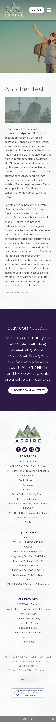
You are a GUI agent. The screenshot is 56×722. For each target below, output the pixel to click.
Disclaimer (40, 670)
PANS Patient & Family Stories (28, 494)
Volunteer (28, 637)
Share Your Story (28, 627)
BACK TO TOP (28, 679)
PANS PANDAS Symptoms (28, 551)
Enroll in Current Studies (28, 632)
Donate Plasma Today (28, 618)
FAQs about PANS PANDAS (28, 575)
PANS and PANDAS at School (28, 570)
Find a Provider (28, 461)
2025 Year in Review (28, 604)
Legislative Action (28, 623)
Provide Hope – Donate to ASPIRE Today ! (28, 609)
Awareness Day (28, 613)
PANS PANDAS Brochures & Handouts (28, 471)
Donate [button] (36, 9)
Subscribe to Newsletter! (28, 390)
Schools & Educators (28, 475)
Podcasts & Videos (28, 517)
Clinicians (28, 485)
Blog (28, 579)
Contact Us (28, 641)
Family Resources (28, 480)
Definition (28, 537)
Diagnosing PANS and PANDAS (28, 556)
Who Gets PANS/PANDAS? (28, 542)
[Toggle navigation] (48, 10)
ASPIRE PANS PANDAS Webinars (28, 466)
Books (28, 522)
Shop (28, 589)
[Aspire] (13, 9)
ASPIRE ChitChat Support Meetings (28, 513)
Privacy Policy (26, 670)
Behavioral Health (28, 565)
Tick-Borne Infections (28, 499)
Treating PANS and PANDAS (28, 561)
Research (28, 489)
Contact (12, 670)
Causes (28, 547)
